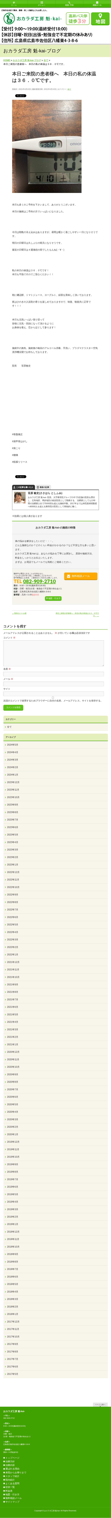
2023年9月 (12, 804)
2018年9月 (12, 1254)
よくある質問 (12, 1483)
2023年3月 (12, 849)
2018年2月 (12, 1306)
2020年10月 (13, 1067)
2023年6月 (12, 827)
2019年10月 (13, 1157)
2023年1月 (12, 864)
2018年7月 (12, 1269)
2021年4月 (12, 1022)
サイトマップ (12, 1502)
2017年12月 (13, 1321)
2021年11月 (13, 969)
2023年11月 (13, 789)
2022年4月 (12, 932)
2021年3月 (12, 1029)
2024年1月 (12, 774)
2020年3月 (12, 1119)
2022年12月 (13, 872)
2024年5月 (12, 745)
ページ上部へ (100, 1405)
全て (69, 89)
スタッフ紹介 (12, 1476)
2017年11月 (13, 1329)
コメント (9, 637)
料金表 (8, 1491)
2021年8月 (12, 992)
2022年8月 (12, 902)
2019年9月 (12, 1164)
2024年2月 (12, 767)
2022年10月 (13, 887)
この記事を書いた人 (24, 487)
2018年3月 (12, 1299)
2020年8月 (12, 1082)
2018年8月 (12, 1261)
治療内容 (10, 1465)
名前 (7, 669)
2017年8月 (12, 1351)
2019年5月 (12, 1194)
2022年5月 (12, 924)
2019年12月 (13, 1142)
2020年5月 (12, 1104)
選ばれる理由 (12, 1469)
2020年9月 (12, 1074)
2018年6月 (12, 1276)
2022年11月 (13, 879)
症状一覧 (10, 1487)
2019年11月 (13, 1149)
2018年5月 (12, 1284)
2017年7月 (12, 1359)
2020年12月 (13, 1052)
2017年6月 (12, 1366)
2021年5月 (12, 1014)
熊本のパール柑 (19, 613)
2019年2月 (12, 1217)
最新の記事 (44, 487)
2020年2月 (12, 1127)
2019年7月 (12, 1179)
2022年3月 (12, 939)
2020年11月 (13, 1059)
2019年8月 (12, 1172)
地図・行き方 (54, 598)
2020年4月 (12, 1112)
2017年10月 (13, 1336)
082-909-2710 (39, 581)
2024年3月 (12, 759)
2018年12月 (13, 1231)
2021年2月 (12, 1037)
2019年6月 (12, 1187)
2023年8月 (12, 812)
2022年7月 (12, 909)
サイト (6, 689)
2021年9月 (12, 984)
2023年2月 (12, 857)
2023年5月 (12, 834)
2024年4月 (12, 752)
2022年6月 (12, 917)
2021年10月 (13, 977)
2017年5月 (12, 1374)
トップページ (12, 1458)
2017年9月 (12, 1344)
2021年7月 (12, 999)
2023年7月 (12, 819)
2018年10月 (13, 1246)
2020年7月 (12, 1089)
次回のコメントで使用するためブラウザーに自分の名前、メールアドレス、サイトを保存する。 (53, 700)
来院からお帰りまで (15, 1472)
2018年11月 (13, 1239)
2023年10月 (13, 797)
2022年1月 (12, 954)
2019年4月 (12, 1202)
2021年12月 (13, 962)
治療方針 (10, 1461)
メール (8, 679)
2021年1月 (12, 1044)
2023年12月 (13, 782)
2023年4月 (12, 842)
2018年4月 (12, 1291)
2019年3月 (12, 1209)
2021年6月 (12, 1007)
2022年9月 (12, 894)
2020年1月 (12, 1134)
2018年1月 (12, 1314)
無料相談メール (81, 576)
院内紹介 (10, 1480)
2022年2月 (12, 947)
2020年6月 (12, 1097)
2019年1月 (12, 1224)
